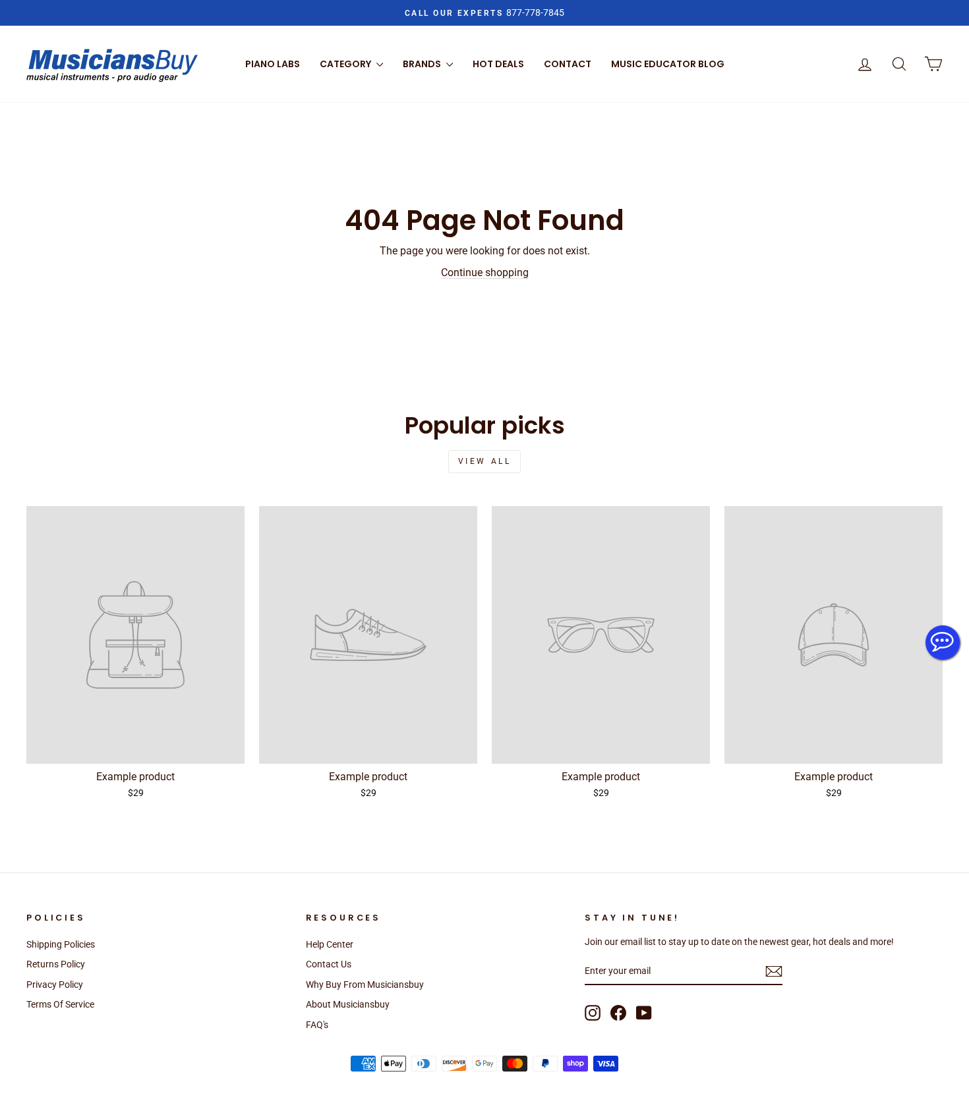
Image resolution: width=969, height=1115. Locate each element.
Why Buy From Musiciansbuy (365, 984)
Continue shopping (485, 272)
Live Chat (942, 642)
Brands (423, 64)
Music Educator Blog (667, 64)
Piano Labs (272, 64)
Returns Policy (55, 964)
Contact (567, 64)
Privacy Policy (54, 984)
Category (346, 64)
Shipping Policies (60, 944)
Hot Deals (498, 64)
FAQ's (317, 1024)
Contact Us (328, 964)
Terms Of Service (60, 1004)
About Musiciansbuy (348, 1004)
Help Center (329, 944)
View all (485, 461)
